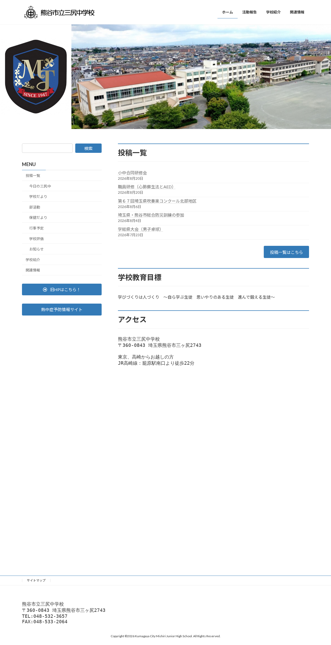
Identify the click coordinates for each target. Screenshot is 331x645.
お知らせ (36, 249)
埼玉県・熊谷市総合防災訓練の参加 (151, 214)
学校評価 (36, 238)
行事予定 (36, 228)
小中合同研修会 (132, 172)
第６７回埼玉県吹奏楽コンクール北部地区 (157, 200)
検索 (88, 148)
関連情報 (33, 270)
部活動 (34, 207)
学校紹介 (33, 259)
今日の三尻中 (40, 186)
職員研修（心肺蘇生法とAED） (147, 186)
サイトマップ (36, 580)
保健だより (38, 217)
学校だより (38, 196)
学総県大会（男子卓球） (140, 229)
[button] (62, 289)
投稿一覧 (33, 175)
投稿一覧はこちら (286, 252)
